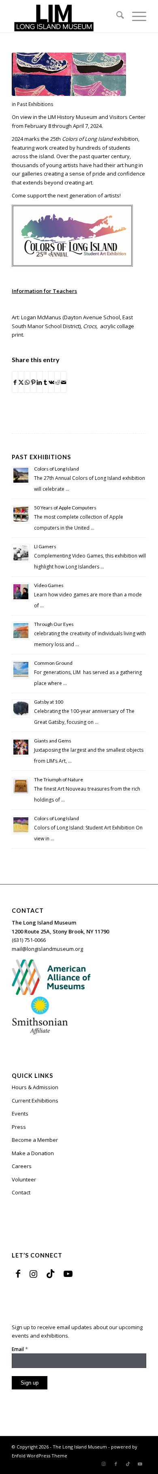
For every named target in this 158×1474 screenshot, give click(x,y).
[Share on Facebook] (15, 381)
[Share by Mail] (63, 381)
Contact (21, 1192)
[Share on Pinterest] (33, 381)
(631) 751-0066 (29, 940)
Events (20, 1113)
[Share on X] (21, 381)
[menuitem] (116, 16)
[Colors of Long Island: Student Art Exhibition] (69, 74)
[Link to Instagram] (33, 1273)
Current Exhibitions (35, 1100)
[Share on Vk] (51, 381)
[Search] (116, 16)
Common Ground (53, 663)
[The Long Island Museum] (65, 16)
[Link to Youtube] (68, 1273)
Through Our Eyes (54, 624)
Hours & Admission (35, 1087)
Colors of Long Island (56, 469)
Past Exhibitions (35, 104)
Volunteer (24, 1179)
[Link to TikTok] (50, 1273)
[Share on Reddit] (57, 381)
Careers (22, 1166)
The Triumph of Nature (58, 779)
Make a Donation (33, 1153)
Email (20, 1349)
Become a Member (35, 1139)
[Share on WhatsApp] (27, 381)
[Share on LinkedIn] (39, 381)
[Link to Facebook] (18, 1273)
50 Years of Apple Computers (65, 508)
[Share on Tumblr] (45, 381)
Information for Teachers (44, 291)
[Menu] (135, 16)
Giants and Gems (52, 741)
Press (19, 1126)
